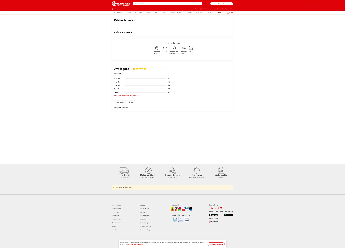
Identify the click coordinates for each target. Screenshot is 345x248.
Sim (136, 189)
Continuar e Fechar (216, 244)
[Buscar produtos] (199, 3)
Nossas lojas (117, 8)
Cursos (219, 8)
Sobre (231, 8)
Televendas (208, 8)
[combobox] (167, 3)
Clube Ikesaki (225, 8)
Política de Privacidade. (135, 244)
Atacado (214, 8)
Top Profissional (199, 8)
